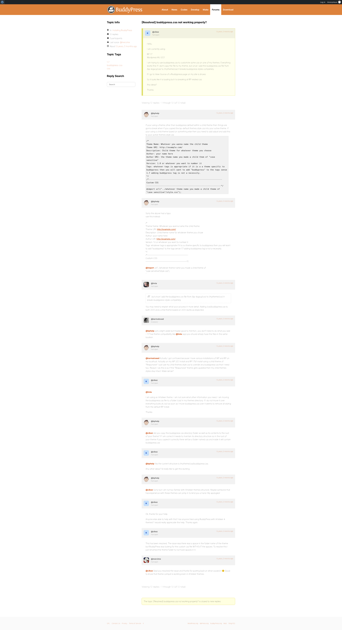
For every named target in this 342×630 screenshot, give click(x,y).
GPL (108, 623)
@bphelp (150, 331)
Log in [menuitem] (322, 2)
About (165, 9)
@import (150, 268)
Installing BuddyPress (122, 30)
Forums (215, 9)
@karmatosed (152, 358)
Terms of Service (135, 623)
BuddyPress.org (125, 9)
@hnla (179, 334)
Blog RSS (232, 623)
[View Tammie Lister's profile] (146, 320)
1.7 (108, 62)
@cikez (149, 433)
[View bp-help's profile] (146, 114)
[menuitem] (2, 2)
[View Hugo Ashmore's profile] (146, 284)
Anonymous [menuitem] (332, 2)
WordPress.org (193, 623)
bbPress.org (204, 623)
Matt (225, 623)
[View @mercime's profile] (146, 560)
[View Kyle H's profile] (147, 33)
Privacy (124, 623)
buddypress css (114, 65)
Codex (184, 9)
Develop (195, 9)
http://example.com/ (166, 229)
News (174, 9)
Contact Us (116, 623)
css (108, 68)
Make (205, 9)
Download (228, 9)
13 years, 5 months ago (224, 32)
